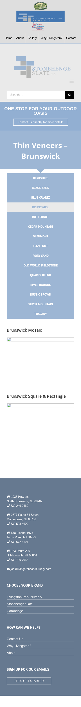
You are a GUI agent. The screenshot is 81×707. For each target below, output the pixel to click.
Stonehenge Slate (20, 604)
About (11, 653)
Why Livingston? (19, 646)
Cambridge (15, 611)
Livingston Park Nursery (24, 597)
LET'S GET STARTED (29, 681)
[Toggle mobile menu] (72, 81)
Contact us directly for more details (40, 122)
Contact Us (15, 639)
